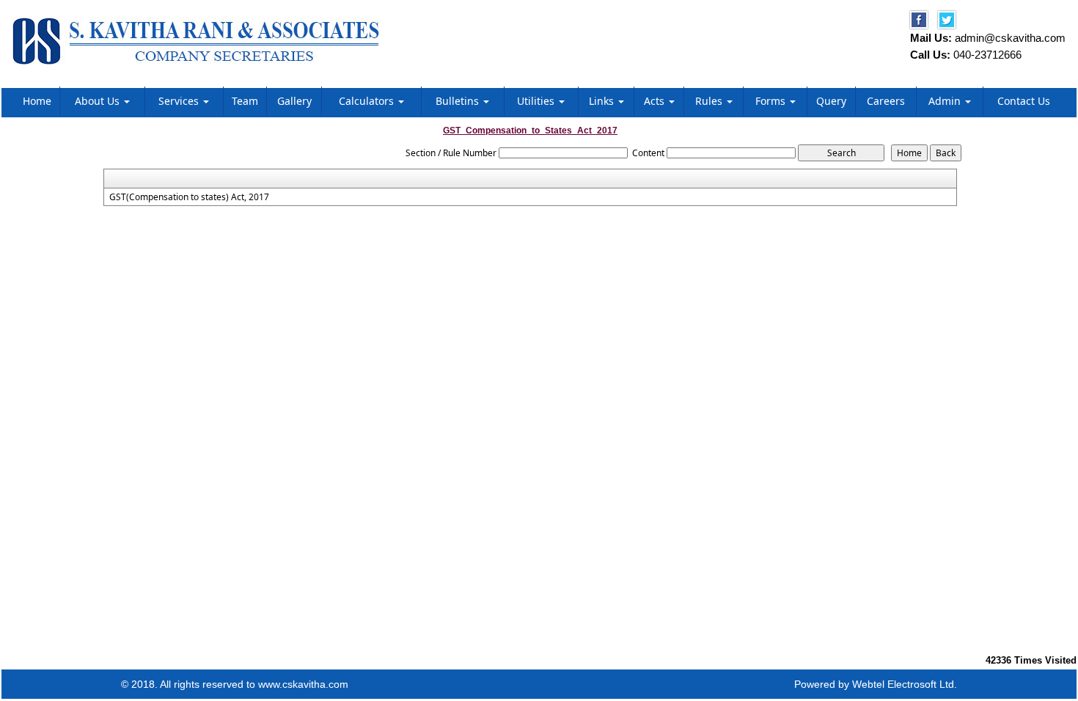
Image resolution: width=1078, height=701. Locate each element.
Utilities (537, 101)
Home (37, 101)
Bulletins (459, 101)
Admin (946, 101)
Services (180, 101)
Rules (710, 101)
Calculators (368, 101)
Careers (886, 101)
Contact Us (1023, 101)
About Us (98, 101)
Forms (771, 101)
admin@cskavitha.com (1010, 38)
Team (245, 101)
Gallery (294, 101)
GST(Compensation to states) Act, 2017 (189, 197)
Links (603, 101)
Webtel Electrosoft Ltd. (904, 684)
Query (831, 101)
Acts (655, 101)
